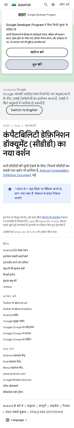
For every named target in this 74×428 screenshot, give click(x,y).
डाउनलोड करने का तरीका (15, 262)
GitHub (7, 287)
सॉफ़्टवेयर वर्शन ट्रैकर (13, 392)
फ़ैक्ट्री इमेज (9, 274)
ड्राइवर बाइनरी (10, 280)
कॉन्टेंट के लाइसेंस (51, 217)
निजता (66, 405)
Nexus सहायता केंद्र (13, 367)
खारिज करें (37, 52)
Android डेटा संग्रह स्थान (15, 250)
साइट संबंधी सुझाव (15, 412)
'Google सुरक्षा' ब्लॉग (13, 321)
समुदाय (31, 405)
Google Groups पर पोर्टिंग (17, 339)
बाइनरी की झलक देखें (13, 268)
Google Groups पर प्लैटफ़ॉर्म (18, 327)
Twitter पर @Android (15, 303)
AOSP (6, 125)
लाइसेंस (54, 405)
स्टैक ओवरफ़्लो (10, 386)
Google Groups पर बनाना (17, 333)
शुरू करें (37, 65)
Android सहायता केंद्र (14, 355)
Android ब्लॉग (10, 315)
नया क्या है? (30, 125)
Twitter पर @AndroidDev (17, 309)
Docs (17, 125)
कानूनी (42, 405)
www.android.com (14, 373)
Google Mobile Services (17, 380)
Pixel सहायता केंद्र (12, 361)
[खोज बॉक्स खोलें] (46, 4)
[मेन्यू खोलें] (6, 4)
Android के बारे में (13, 405)
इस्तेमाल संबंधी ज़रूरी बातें (15, 256)
